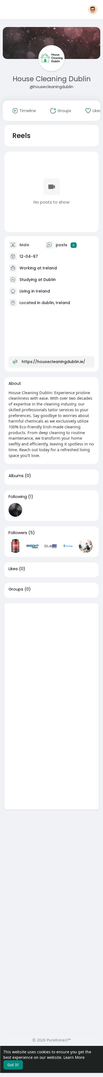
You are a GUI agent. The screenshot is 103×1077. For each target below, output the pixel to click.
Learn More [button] (74, 1057)
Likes (13, 569)
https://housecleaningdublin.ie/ (53, 361)
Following (18, 496)
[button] (93, 9)
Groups (16, 589)
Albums (16, 475)
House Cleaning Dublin (52, 79)
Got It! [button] (13, 1064)
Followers (18, 533)
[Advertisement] (51, 655)
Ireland (50, 268)
